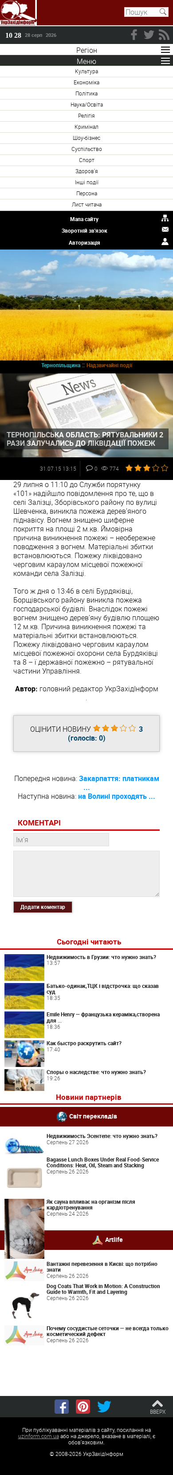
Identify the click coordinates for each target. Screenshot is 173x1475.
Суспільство (86, 148)
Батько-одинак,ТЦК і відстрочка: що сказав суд (103, 988)
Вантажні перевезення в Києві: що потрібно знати (102, 1266)
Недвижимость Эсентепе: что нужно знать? (102, 1135)
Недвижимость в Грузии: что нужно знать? (101, 956)
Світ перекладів (93, 1116)
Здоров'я (86, 170)
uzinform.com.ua (38, 1435)
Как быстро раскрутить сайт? (84, 1043)
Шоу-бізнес (86, 137)
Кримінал (86, 126)
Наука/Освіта (87, 104)
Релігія (86, 115)
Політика (86, 93)
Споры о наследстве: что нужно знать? (96, 1071)
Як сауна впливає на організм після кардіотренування (91, 1204)
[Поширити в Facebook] (62, 1407)
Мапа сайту (84, 218)
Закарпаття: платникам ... (119, 782)
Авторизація (84, 242)
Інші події (86, 182)
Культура (86, 71)
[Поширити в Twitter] (104, 1407)
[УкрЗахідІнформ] (18, 12)
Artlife (114, 1239)
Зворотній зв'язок (84, 230)
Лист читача (87, 204)
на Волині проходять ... (116, 796)
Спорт (86, 159)
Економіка (86, 82)
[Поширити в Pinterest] (83, 1407)
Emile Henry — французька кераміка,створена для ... (103, 1017)
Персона (86, 193)
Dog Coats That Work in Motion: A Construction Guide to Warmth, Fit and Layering (103, 1289)
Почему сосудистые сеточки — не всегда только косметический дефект (108, 1331)
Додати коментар (42, 906)
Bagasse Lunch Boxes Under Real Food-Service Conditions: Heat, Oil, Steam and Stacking (103, 1162)
